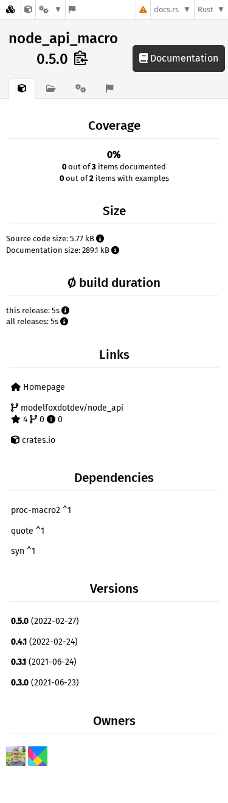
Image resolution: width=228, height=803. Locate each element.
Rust (205, 9)
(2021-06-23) (45, 682)
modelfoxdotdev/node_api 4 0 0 (70, 414)
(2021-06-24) (44, 662)
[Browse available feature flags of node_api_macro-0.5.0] (72, 9)
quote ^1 (27, 531)
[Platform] (50, 9)
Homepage (43, 387)
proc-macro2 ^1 (41, 510)
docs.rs (166, 9)
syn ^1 (23, 551)
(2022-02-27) (45, 621)
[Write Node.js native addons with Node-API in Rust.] (28, 9)
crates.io (37, 440)
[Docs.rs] (10, 9)
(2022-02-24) (44, 642)
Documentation (183, 58)
